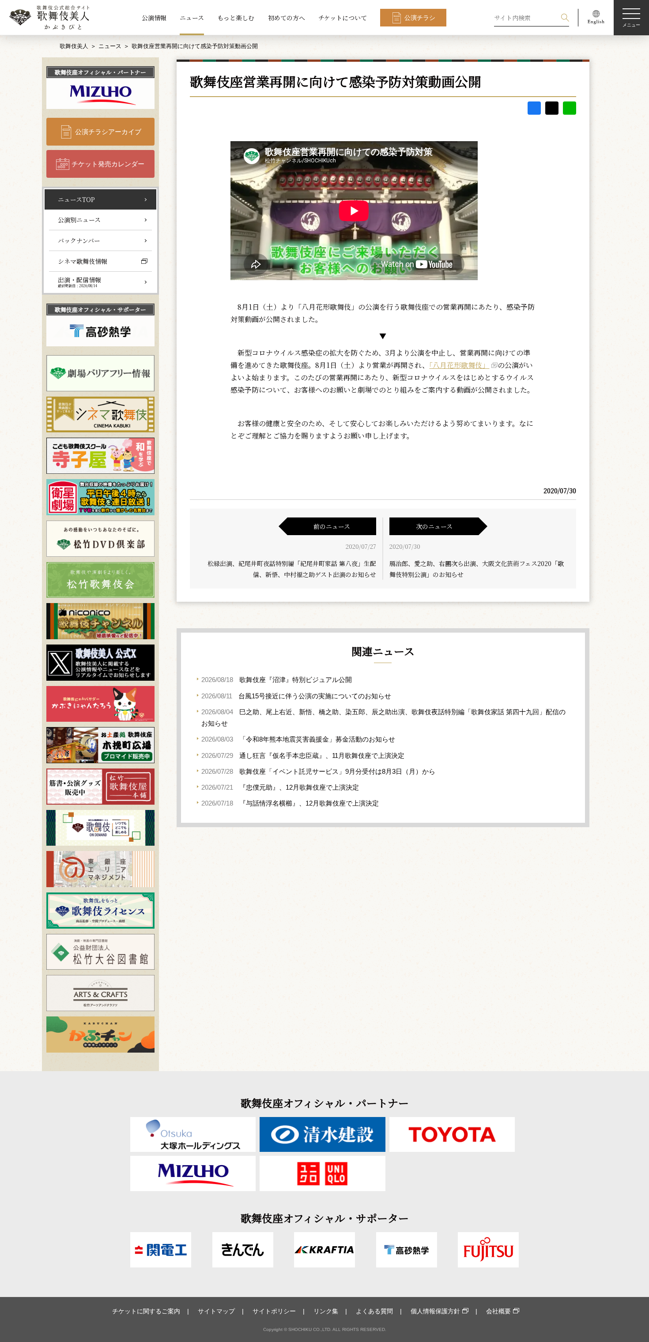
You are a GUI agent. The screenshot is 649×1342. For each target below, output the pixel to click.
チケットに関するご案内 (146, 1311)
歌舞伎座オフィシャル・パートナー (100, 72)
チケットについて (342, 17)
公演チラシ (419, 17)
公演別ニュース (79, 219)
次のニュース (434, 526)
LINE (569, 108)
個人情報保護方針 (435, 1311)
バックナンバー (79, 240)
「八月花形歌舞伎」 (459, 365)
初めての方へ (286, 17)
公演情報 (154, 17)
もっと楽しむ (235, 17)
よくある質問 (374, 1311)
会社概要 (498, 1311)
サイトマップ (216, 1311)
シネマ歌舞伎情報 (82, 261)
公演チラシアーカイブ (108, 131)
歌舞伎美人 (74, 46)
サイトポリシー (274, 1311)
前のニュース (331, 526)
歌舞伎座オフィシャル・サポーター (100, 309)
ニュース (192, 17)
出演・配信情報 (79, 282)
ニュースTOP (76, 199)
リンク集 (325, 1311)
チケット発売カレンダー (108, 164)
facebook (534, 108)
